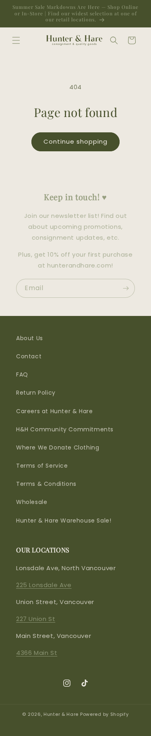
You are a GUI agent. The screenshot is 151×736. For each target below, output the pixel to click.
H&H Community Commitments (65, 429)
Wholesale (31, 502)
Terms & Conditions (46, 484)
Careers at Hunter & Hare (54, 411)
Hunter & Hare (61, 714)
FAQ (22, 374)
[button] (16, 40)
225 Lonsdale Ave (44, 585)
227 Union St (35, 619)
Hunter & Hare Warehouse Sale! (63, 520)
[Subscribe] (125, 288)
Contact (28, 356)
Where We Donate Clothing (57, 447)
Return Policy (36, 393)
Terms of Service (42, 466)
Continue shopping (75, 141)
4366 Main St (36, 652)
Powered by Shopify (104, 714)
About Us (29, 338)
